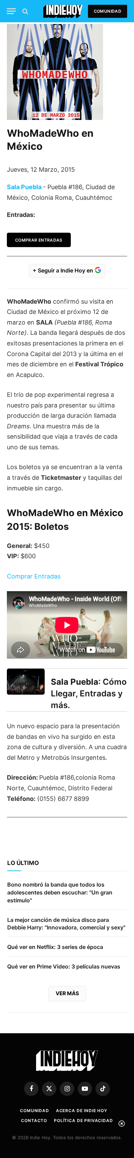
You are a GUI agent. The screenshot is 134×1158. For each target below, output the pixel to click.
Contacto (34, 1120)
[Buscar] (24, 11)
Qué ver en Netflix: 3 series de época (55, 946)
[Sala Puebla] (26, 682)
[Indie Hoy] (63, 11)
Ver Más (67, 993)
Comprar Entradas (39, 240)
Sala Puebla (24, 187)
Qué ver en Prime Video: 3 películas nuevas (63, 966)
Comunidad (107, 11)
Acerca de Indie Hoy (81, 1110)
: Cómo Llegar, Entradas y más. (89, 693)
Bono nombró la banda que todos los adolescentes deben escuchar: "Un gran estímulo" (59, 892)
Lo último (23, 863)
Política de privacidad (83, 1120)
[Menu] (11, 11)
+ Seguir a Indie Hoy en (63, 270)
